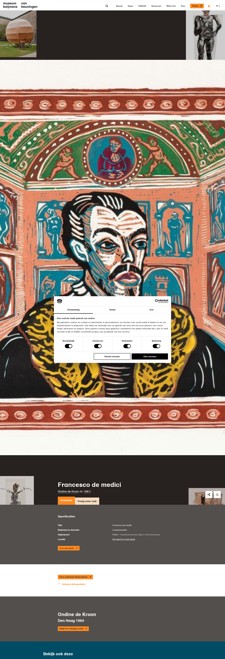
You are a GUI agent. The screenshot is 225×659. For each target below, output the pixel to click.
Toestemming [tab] (73, 310)
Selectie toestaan (112, 356)
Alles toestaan (149, 356)
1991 (87, 491)
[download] (217, 494)
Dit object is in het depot (124, 539)
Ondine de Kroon (68, 491)
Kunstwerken (45, 17)
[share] (208, 494)
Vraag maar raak (87, 501)
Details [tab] (112, 310)
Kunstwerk (66, 500)
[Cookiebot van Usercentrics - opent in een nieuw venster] (156, 301)
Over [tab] (151, 310)
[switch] (98, 346)
